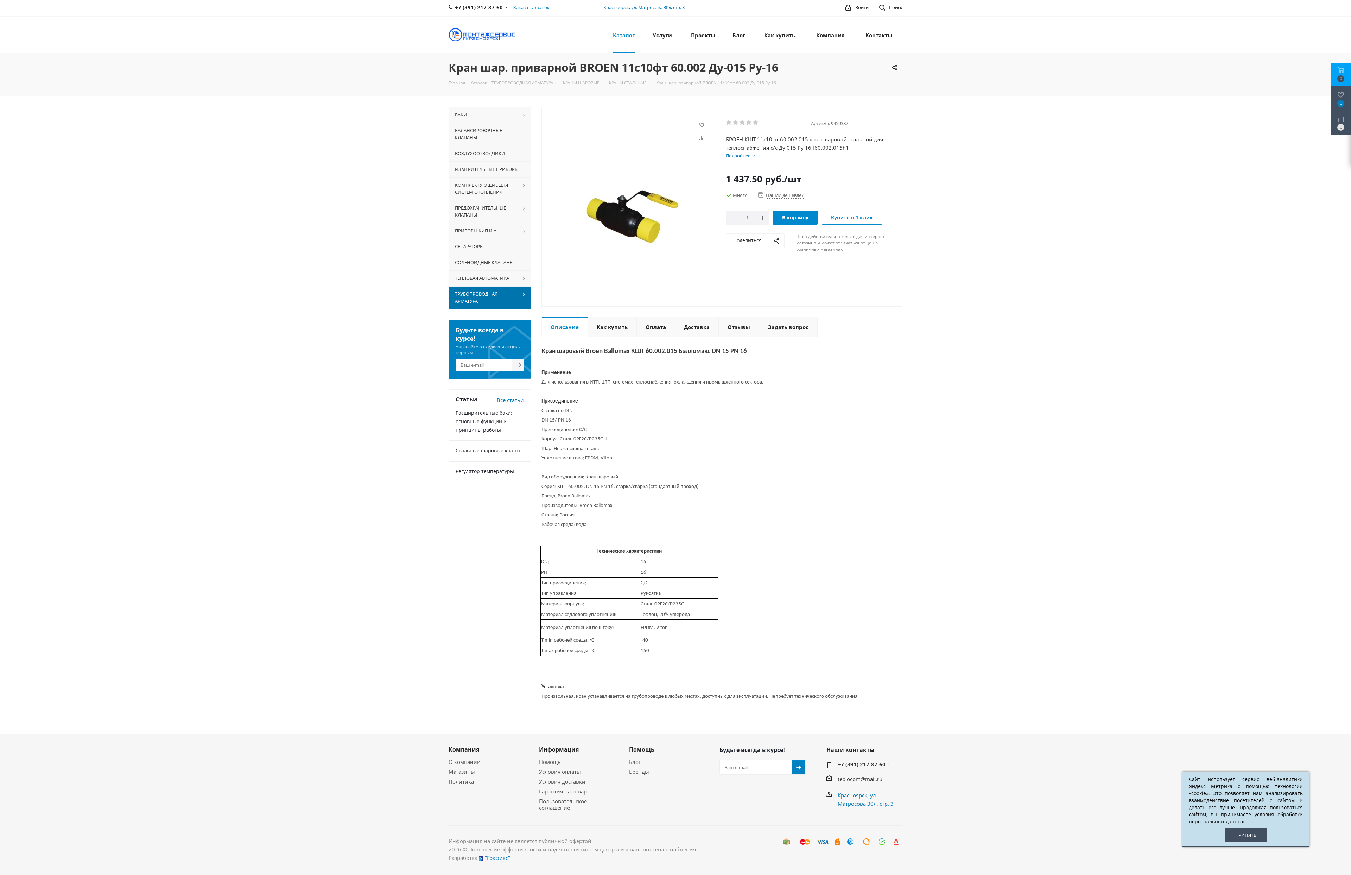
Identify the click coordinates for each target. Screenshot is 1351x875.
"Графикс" (497, 857)
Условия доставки (562, 781)
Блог (635, 761)
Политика (461, 781)
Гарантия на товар (563, 791)
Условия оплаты (560, 771)
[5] (756, 123)
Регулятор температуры (485, 471)
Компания (464, 749)
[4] (749, 123)
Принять (1245, 835)
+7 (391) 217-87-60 (862, 764)
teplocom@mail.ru (860, 779)
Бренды (639, 771)
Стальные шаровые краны (488, 450)
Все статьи (510, 400)
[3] (742, 123)
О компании (465, 761)
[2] (735, 123)
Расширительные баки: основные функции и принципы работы (484, 421)
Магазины (462, 771)
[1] (729, 123)
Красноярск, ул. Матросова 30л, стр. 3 (644, 7)
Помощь (550, 761)
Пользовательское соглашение (563, 804)
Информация (559, 749)
